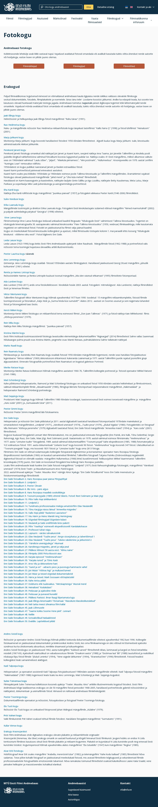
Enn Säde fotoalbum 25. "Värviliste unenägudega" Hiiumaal (33, 543)
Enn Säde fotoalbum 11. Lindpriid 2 (21, 502)
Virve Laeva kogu (13, 217)
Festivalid (76, 18)
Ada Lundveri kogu (13, 281)
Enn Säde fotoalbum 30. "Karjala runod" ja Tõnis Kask (31, 560)
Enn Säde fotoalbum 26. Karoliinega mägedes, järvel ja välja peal (36, 546)
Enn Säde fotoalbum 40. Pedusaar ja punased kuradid (30, 594)
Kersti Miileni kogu (13, 310)
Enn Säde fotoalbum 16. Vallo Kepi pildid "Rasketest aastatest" (35, 512)
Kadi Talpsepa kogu (13, 665)
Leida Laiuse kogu (13, 240)
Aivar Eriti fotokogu (13, 750)
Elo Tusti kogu (11, 706)
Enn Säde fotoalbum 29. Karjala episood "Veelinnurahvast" (33, 556)
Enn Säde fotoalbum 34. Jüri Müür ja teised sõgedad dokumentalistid (38, 573)
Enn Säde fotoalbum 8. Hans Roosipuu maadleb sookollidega (35, 492)
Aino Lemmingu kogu (14, 259)
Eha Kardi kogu (11, 189)
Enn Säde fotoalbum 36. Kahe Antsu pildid (25, 580)
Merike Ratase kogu (14, 367)
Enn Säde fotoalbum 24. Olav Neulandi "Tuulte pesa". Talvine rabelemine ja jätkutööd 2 (47, 539)
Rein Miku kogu (11, 322)
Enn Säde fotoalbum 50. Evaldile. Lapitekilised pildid (29, 621)
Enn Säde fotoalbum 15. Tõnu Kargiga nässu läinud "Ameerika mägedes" (40, 509)
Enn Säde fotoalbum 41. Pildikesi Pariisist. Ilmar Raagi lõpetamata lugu (39, 597)
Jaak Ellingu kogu (12, 115)
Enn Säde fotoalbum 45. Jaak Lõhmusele (24, 607)
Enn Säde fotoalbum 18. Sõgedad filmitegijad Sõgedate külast (35, 519)
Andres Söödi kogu (13, 633)
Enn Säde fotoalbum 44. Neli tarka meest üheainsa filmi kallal (34, 604)
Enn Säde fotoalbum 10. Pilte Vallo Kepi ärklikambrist (30, 499)
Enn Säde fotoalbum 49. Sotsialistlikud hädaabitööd (30, 617)
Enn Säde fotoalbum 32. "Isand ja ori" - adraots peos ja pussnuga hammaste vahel (45, 567)
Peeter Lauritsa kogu (15, 253)
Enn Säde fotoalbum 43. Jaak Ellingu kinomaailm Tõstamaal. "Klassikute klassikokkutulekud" (50, 600)
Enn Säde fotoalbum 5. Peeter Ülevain (23, 485)
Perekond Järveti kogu (15, 150)
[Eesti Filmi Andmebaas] (17, 7)
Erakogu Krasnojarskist (15, 731)
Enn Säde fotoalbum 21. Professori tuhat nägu (27, 529)
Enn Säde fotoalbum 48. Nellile (19, 614)
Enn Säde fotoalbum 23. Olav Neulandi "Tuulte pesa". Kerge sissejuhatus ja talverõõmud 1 (49, 536)
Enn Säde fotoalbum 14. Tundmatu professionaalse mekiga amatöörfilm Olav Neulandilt (48, 506)
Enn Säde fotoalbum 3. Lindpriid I (20, 482)
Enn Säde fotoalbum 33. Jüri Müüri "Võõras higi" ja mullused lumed (37, 570)
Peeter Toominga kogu (15, 697)
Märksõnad (59, 18)
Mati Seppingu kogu (14, 396)
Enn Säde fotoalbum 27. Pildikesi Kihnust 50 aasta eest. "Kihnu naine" (38, 550)
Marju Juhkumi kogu (14, 137)
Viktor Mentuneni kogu (15, 294)
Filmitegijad (25, 18)
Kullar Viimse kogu (13, 725)
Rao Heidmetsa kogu (14, 124)
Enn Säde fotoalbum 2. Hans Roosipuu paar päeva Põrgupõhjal (35, 478)
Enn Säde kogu (11, 418)
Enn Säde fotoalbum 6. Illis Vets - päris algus (27, 489)
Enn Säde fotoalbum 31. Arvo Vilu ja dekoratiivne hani (30, 563)
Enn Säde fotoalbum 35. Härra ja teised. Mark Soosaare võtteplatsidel (39, 577)
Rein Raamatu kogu (14, 351)
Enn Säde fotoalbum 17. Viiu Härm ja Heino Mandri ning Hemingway (38, 516)
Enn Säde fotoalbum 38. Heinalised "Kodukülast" (28, 587)
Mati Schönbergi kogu (15, 380)
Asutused (42, 18)
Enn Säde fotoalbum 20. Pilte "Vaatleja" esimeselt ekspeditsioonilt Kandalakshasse (45, 526)
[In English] (131, 7)
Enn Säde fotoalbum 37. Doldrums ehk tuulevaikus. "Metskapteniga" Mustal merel (45, 583)
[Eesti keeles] (126, 7)
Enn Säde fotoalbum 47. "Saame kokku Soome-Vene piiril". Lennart (37, 611)
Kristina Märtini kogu (14, 333)
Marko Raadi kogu (13, 345)
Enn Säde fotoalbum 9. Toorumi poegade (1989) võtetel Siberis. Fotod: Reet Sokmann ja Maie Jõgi (53, 495)
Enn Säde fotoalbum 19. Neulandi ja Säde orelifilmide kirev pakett (36, 523)
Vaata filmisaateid (95, 20)
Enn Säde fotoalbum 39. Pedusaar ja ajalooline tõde (30, 590)
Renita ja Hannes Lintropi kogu (19, 272)
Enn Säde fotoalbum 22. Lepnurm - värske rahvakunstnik (32, 533)
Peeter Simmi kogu (13, 408)
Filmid (9, 18)
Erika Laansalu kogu (14, 204)
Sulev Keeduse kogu (14, 199)
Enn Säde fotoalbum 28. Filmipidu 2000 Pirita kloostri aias (32, 553)
